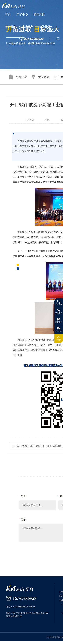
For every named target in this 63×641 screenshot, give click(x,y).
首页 (8, 14)
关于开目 (44, 26)
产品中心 (22, 14)
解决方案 (39, 14)
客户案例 (10, 26)
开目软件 (29, 250)
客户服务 (27, 26)
